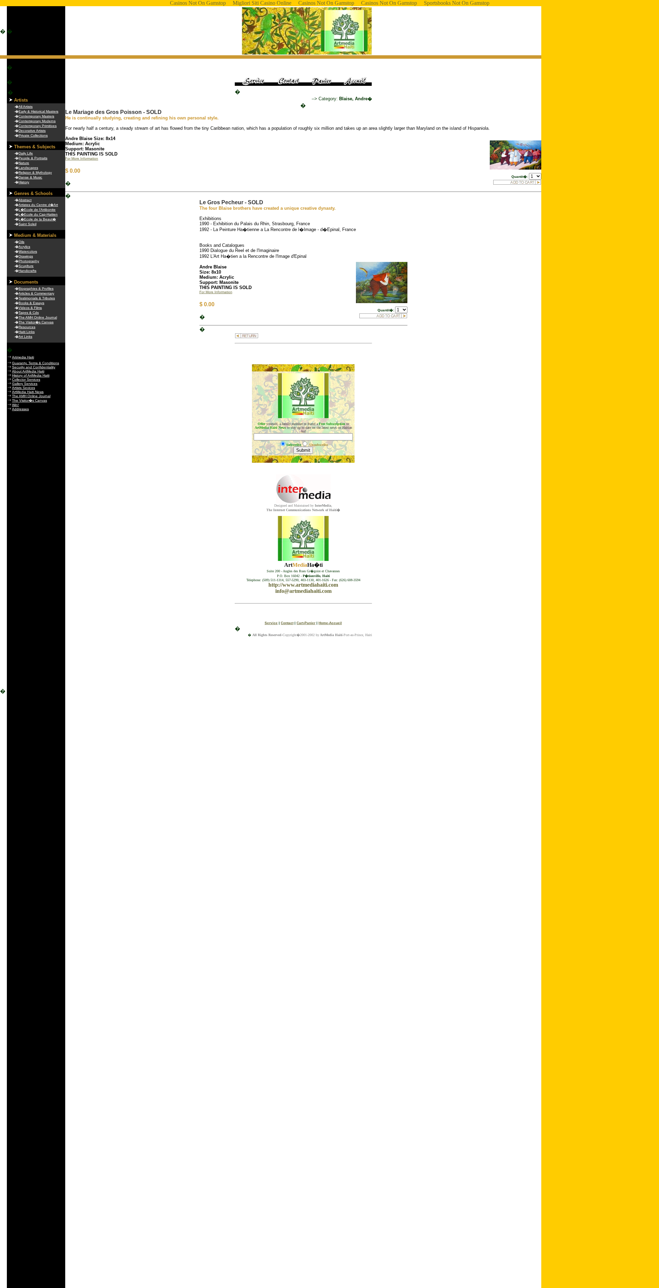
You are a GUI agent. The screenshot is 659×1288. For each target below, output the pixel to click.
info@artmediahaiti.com (303, 591)
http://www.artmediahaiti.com (303, 585)
